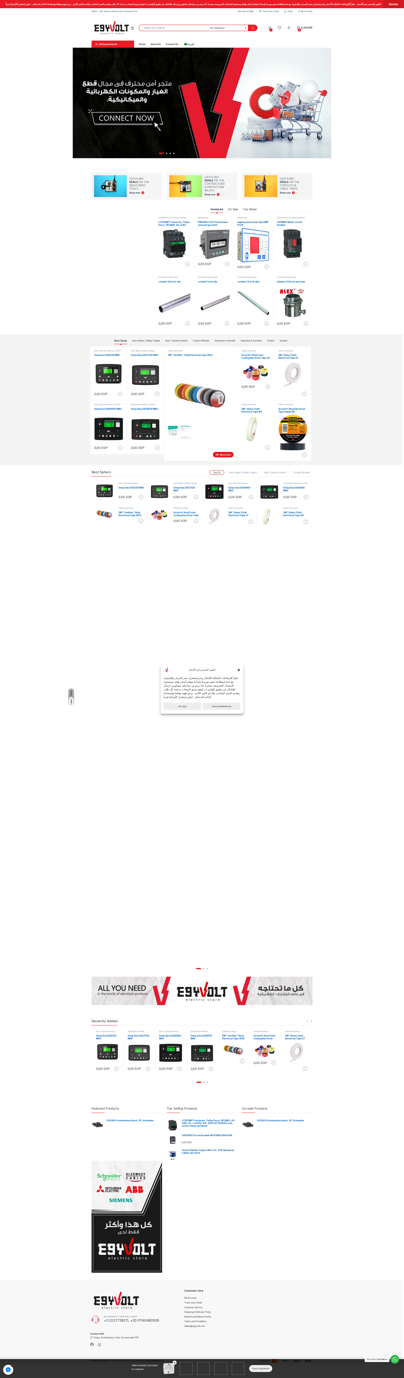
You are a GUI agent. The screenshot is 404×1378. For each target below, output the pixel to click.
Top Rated (249, 209)
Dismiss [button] (393, 4)
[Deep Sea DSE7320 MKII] (160, 491)
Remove (175, 1363)
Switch (270, 340)
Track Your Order (270, 11)
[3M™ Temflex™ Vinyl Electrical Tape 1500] (105, 513)
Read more (187, 264)
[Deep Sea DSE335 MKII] (105, 491)
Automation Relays (139, 404)
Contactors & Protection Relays (172, 217)
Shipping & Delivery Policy (197, 1312)
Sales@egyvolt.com (194, 1326)
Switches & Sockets (251, 340)
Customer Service (193, 1307)
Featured (217, 209)
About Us (156, 44)
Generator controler (224, 340)
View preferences (221, 706)
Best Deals (120, 340)
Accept (182, 706)
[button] (238, 669)
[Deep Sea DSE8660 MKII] (215, 491)
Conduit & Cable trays (168, 277)
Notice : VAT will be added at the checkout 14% (114, 11)
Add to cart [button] (227, 264)
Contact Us (172, 44)
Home (142, 44)
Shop (290, 11)
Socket (283, 340)
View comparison (261, 1368)
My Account (306, 11)
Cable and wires (175, 351)
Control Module (201, 340)
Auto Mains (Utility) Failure (146, 340)
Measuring (203, 217)
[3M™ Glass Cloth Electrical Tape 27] (215, 516)
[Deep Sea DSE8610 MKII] (270, 491)
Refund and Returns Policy (197, 1316)
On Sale (233, 209)
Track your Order (193, 1302)
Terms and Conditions (195, 1321)
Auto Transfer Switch (176, 340)
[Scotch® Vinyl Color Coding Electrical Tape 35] (160, 514)
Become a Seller (246, 11)
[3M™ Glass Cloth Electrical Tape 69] (270, 516)
